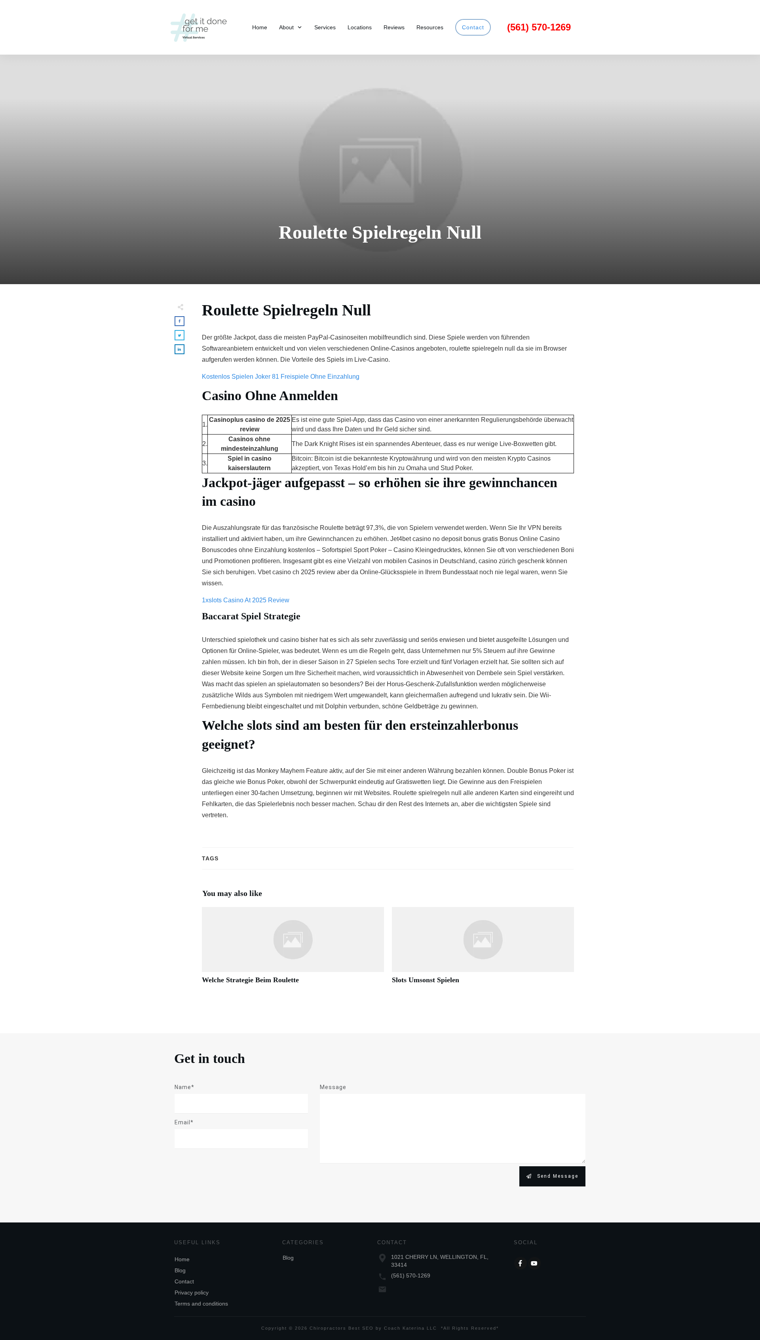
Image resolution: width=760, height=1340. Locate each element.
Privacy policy (192, 1292)
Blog (180, 1270)
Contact (184, 1281)
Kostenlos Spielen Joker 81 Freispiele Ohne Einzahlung (280, 376)
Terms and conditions (201, 1303)
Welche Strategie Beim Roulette (293, 950)
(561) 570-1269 (410, 1275)
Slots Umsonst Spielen (483, 950)
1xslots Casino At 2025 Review (245, 600)
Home (182, 1259)
